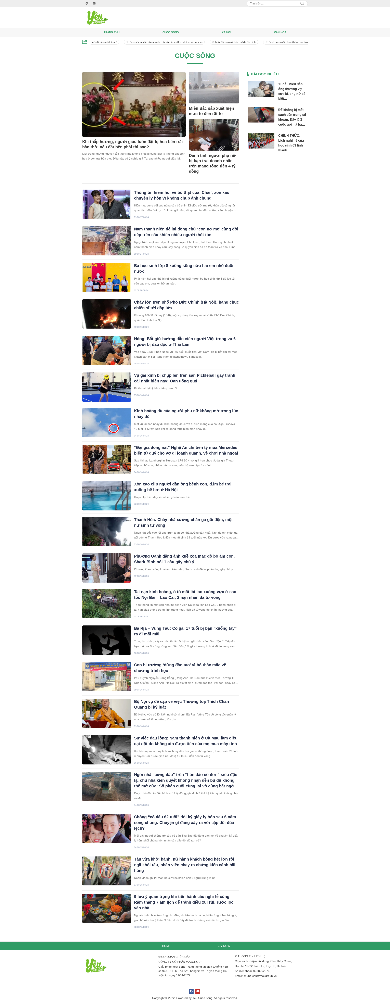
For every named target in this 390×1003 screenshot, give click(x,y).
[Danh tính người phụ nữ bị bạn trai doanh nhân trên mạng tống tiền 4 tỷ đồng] (214, 135)
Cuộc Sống (170, 32)
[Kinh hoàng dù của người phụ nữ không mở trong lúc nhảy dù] (106, 422)
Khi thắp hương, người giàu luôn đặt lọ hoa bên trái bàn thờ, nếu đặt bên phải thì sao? (132, 144)
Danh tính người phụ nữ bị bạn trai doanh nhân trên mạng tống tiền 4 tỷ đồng (286, 41)
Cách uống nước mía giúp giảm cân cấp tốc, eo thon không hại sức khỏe (145, 41)
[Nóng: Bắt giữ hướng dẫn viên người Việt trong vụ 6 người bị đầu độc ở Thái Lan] (106, 350)
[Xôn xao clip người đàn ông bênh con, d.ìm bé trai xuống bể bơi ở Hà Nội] (106, 495)
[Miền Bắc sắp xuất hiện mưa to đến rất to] (214, 87)
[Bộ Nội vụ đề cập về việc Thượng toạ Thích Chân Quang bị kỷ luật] (106, 713)
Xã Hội (226, 32)
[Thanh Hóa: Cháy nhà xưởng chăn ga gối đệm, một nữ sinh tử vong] (106, 531)
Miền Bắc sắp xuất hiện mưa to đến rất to (214, 41)
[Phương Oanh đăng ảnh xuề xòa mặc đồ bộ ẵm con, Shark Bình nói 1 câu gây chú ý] (106, 568)
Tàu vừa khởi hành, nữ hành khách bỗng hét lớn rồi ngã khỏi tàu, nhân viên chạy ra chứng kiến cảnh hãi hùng (184, 865)
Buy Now (223, 946)
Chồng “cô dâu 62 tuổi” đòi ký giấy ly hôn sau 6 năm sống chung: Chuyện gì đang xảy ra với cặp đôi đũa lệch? (185, 822)
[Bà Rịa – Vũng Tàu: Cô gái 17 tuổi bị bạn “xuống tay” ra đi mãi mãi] (106, 640)
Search (302, 4)
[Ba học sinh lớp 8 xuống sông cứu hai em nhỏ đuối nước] (106, 277)
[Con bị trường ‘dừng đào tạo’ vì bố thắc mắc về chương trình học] (106, 676)
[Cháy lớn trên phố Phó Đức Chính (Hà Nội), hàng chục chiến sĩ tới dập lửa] (106, 314)
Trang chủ (112, 32)
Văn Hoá (280, 32)
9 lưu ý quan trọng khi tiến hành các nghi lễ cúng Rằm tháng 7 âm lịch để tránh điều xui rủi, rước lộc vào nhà (183, 902)
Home (166, 946)
